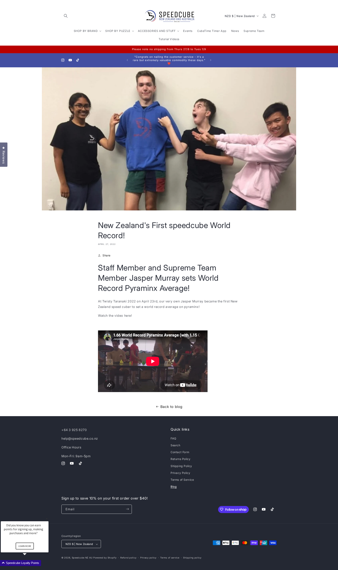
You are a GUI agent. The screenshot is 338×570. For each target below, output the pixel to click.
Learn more (24, 546)
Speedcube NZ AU (82, 557)
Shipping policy (192, 557)
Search (175, 445)
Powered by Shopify (105, 557)
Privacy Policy (180, 472)
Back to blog (171, 407)
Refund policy (128, 557)
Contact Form (180, 452)
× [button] (47, 518)
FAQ (173, 438)
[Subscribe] (127, 509)
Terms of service (169, 557)
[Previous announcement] (127, 60)
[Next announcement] (210, 60)
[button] (65, 16)
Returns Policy (180, 459)
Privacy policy (148, 557)
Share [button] (106, 255)
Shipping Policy (181, 466)
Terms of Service (182, 479)
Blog (174, 486)
